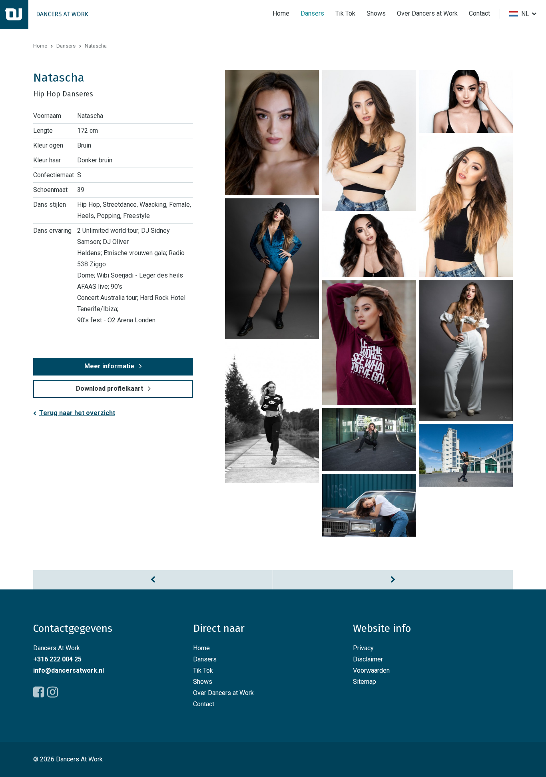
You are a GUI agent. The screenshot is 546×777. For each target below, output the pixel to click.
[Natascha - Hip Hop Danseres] (272, 132)
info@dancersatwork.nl (68, 670)
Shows (376, 13)
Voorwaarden (371, 670)
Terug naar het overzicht (77, 413)
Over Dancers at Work (427, 13)
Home (281, 13)
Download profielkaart (109, 388)
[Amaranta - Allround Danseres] (153, 579)
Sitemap (364, 681)
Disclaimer (368, 659)
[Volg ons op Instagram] (52, 692)
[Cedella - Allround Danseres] (393, 579)
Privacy (363, 648)
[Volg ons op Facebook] (38, 692)
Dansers (312, 13)
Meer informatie (109, 366)
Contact (479, 13)
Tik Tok (345, 13)
